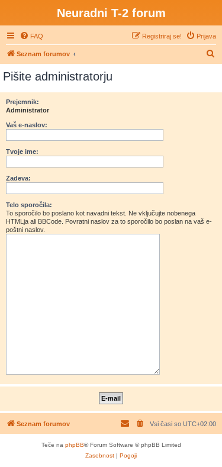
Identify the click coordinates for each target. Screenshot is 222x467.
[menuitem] (31, 36)
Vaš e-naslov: (26, 124)
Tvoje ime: (22, 151)
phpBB (74, 445)
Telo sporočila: (29, 204)
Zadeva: (18, 178)
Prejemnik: (22, 101)
